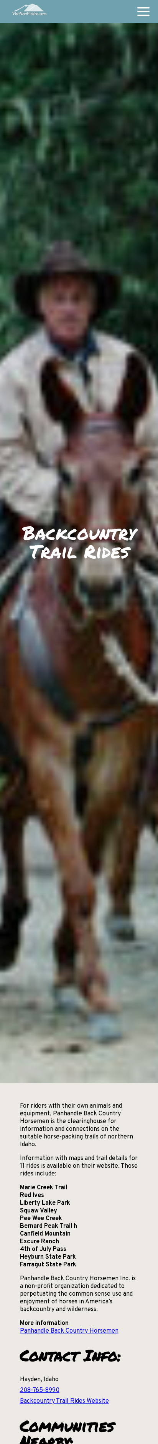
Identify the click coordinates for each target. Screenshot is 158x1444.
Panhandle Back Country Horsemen (69, 1331)
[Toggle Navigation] (143, 11)
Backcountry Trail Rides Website (64, 1401)
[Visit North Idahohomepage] (29, 11)
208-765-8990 (39, 1390)
